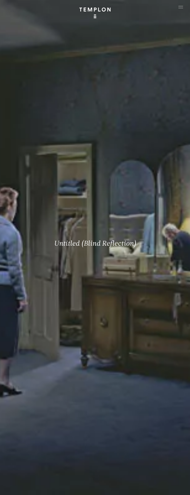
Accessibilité (119, 489)
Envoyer (111, 445)
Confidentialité (98, 489)
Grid (149, 475)
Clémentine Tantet (111, 475)
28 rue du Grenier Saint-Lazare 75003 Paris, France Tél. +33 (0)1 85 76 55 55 (25, 442)
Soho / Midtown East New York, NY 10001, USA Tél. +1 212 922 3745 (69, 442)
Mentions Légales (73, 489)
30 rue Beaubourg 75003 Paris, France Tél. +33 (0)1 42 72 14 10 (25, 409)
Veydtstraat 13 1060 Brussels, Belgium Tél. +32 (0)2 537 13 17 (71, 409)
